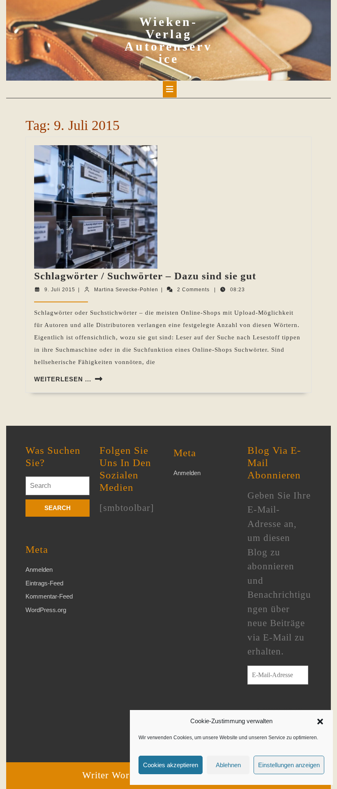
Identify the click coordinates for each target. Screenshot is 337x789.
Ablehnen (228, 764)
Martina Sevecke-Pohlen (126, 289)
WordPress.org (45, 609)
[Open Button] (169, 89)
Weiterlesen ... (62, 379)
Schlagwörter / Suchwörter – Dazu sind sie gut (145, 275)
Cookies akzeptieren (170, 764)
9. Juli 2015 (59, 289)
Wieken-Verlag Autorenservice (168, 40)
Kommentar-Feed (49, 596)
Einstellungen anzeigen (289, 764)
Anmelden (39, 569)
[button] (320, 721)
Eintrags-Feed (44, 583)
